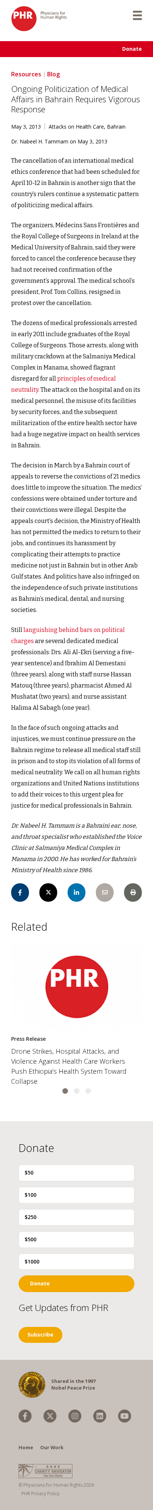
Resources (26, 74)
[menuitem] (25, 1416)
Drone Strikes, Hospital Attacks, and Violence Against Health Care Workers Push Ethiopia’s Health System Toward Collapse (69, 1066)
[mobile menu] (137, 14)
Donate (132, 48)
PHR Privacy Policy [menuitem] (40, 1493)
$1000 (32, 1261)
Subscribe (40, 1334)
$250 (30, 1217)
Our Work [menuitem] (52, 1447)
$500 (30, 1239)
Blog (53, 74)
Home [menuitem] (26, 1447)
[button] (65, 1091)
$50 (29, 1172)
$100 (30, 1194)
